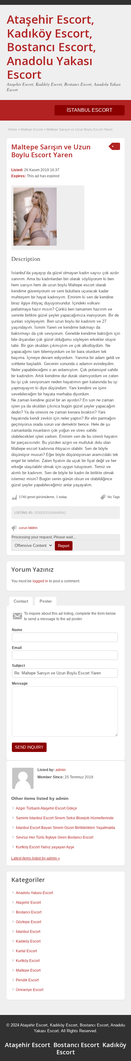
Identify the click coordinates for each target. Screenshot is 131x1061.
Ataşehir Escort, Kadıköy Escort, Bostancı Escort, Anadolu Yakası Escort (51, 46)
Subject (18, 666)
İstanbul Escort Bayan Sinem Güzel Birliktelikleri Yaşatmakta (65, 828)
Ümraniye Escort (29, 990)
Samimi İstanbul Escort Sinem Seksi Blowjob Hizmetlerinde (65, 818)
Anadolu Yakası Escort (34, 893)
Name (17, 630)
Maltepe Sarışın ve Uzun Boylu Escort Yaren (50, 150)
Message (20, 683)
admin (60, 770)
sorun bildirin (28, 528)
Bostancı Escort (28, 912)
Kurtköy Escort (28, 961)
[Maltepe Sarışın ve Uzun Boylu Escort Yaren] (47, 217)
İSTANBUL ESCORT (89, 110)
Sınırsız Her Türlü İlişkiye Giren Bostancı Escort (54, 837)
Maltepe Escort (32, 129)
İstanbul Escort (28, 932)
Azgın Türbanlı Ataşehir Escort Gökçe (46, 808)
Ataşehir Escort (28, 902)
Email (17, 648)
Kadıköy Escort (28, 941)
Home (12, 129)
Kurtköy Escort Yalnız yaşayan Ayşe (45, 847)
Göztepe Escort (28, 922)
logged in (40, 581)
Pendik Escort (27, 980)
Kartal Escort (26, 951)
